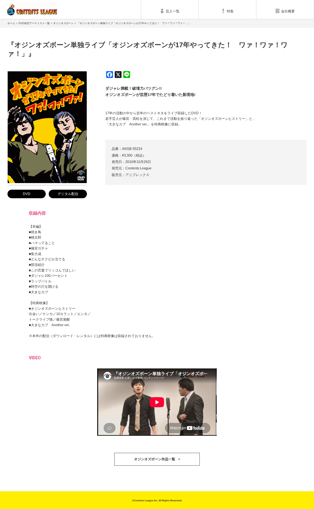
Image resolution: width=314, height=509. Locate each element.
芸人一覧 (172, 11)
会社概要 (288, 11)
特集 (230, 11)
